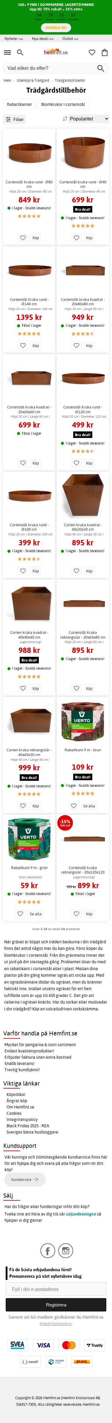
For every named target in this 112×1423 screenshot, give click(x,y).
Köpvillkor (16, 1094)
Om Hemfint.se (20, 1107)
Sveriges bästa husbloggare (32, 1132)
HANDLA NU (56, 27)
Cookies (14, 1113)
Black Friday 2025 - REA (28, 1125)
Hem (7, 80)
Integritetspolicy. (56, 1323)
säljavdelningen (81, 1214)
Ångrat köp (17, 1100)
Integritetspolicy (22, 1119)
